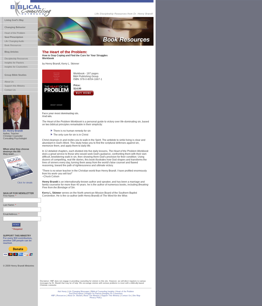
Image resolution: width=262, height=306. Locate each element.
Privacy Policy (96, 298)
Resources (61, 296)
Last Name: (9, 205)
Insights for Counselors (16, 66)
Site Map (136, 296)
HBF (53, 296)
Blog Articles (11, 52)
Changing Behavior (15, 27)
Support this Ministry (15, 86)
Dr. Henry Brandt (13, 130)
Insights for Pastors (14, 62)
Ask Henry (62, 291)
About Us (9, 81)
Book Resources (13, 45)
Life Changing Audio (14, 41)
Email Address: (10, 214)
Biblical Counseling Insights (103, 291)
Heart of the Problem (15, 33)
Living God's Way (14, 20)
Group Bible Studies (15, 75)
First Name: (9, 195)
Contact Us (10, 90)
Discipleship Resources (16, 58)
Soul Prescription (14, 37)
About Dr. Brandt (75, 296)
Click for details (25, 182)
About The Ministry (92, 296)
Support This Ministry (110, 296)
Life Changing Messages (78, 291)
